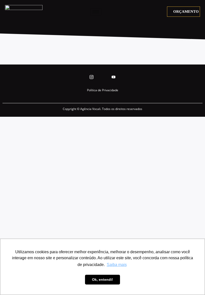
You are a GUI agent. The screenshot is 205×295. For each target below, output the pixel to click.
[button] (163, 11)
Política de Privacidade (102, 90)
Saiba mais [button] (117, 264)
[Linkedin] (102, 77)
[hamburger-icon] (95, 11)
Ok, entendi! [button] (102, 280)
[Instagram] (91, 77)
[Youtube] (113, 77)
